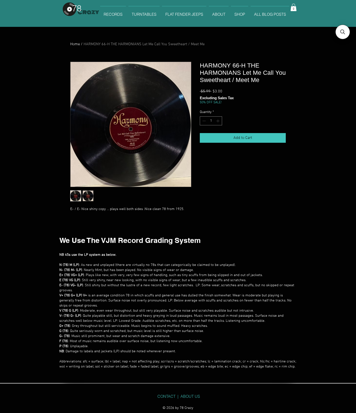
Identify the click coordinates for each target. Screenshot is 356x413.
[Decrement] (204, 121)
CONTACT (166, 396)
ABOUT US (190, 396)
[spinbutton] (211, 121)
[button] (293, 7)
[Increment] (218, 121)
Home (75, 44)
